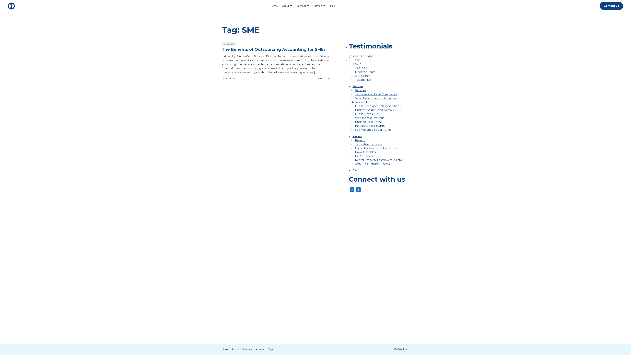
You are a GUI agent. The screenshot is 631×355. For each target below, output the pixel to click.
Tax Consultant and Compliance (376, 94)
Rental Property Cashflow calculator (379, 160)
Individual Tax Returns (370, 125)
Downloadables (365, 152)
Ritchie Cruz (231, 78)
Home (274, 6)
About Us (361, 68)
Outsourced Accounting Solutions (377, 106)
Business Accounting (369, 121)
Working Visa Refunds (369, 117)
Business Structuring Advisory (375, 110)
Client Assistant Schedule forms (376, 148)
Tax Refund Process (368, 144)
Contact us (611, 5)
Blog (332, 6)
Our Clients (362, 75)
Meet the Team (365, 71)
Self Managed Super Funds (373, 129)
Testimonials (363, 79)
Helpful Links (364, 156)
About (285, 6)
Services (301, 6)
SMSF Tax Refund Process (372, 164)
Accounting (228, 44)
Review (318, 6)
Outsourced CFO (366, 114)
